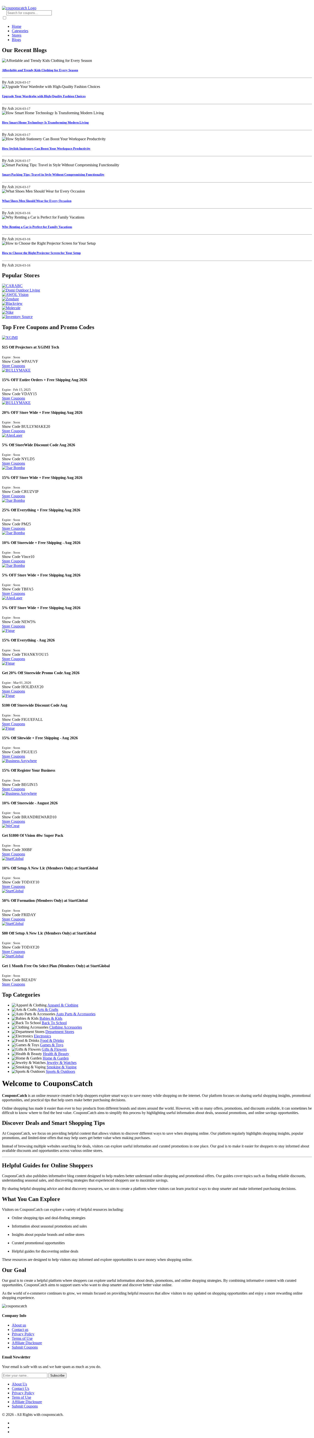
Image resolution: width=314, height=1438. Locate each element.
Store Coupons (13, 366)
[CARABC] (157, 286)
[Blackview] (157, 303)
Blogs (16, 40)
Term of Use (21, 1397)
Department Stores (59, 1032)
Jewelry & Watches (62, 1063)
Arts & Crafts (47, 1009)
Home (16, 26)
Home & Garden (56, 1058)
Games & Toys (51, 1045)
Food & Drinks (52, 1040)
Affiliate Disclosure (27, 1343)
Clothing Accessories (65, 1027)
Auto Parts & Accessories (75, 1014)
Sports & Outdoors (60, 1071)
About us (19, 1325)
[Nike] (157, 312)
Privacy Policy (23, 1334)
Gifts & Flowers (54, 1049)
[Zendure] (157, 299)
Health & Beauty (56, 1054)
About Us (19, 1384)
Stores (16, 35)
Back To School (54, 1023)
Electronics (42, 1036)
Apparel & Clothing (62, 1005)
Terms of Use (22, 1338)
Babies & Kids (50, 1018)
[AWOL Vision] (157, 295)
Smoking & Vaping (62, 1067)
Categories (20, 31)
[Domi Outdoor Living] (157, 290)
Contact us (20, 1329)
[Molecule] (157, 308)
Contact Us (20, 1388)
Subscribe (57, 1375)
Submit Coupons (25, 1347)
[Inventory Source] (157, 317)
